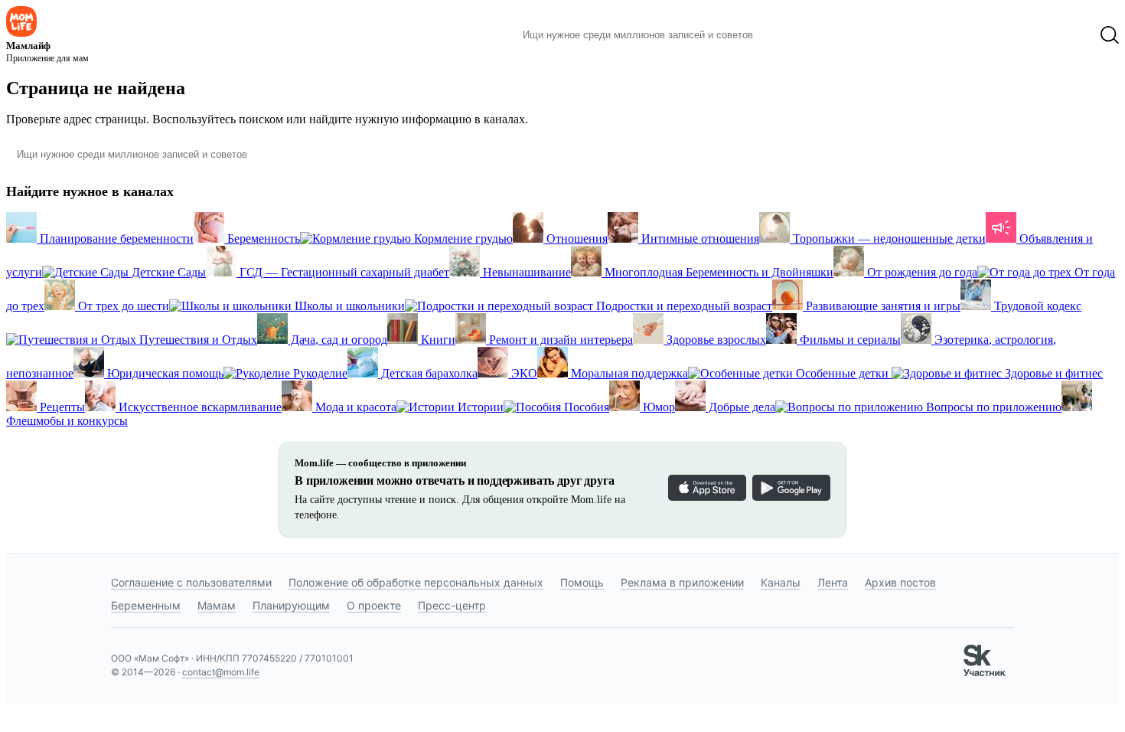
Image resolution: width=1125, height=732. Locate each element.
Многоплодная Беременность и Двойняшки (717, 272)
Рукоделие (318, 373)
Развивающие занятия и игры (881, 305)
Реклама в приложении (682, 582)
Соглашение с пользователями (191, 582)
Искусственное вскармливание (199, 406)
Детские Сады (167, 272)
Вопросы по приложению (992, 406)
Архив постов (900, 582)
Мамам (216, 605)
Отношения (575, 238)
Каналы (781, 582)
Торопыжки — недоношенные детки (888, 238)
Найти (787, 35)
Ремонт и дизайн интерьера (559, 339)
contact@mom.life (220, 672)
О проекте (374, 605)
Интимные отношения (698, 238)
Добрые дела (740, 406)
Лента (832, 582)
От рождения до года (920, 272)
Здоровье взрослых (715, 339)
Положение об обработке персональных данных (416, 582)
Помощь (582, 582)
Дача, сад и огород (337, 339)
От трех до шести (122, 305)
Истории (479, 406)
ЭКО (522, 373)
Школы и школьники (348, 305)
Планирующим (291, 605)
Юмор (657, 406)
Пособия (585, 406)
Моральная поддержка (628, 373)
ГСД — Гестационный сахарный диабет (342, 272)
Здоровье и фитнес (1052, 373)
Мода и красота (354, 406)
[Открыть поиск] (1110, 35)
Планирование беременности (115, 238)
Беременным (146, 605)
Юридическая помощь (163, 373)
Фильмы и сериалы (849, 339)
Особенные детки (842, 373)
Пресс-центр (452, 605)
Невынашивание (525, 272)
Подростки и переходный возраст (682, 305)
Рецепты (61, 406)
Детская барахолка (428, 373)
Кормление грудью (462, 238)
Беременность (262, 238)
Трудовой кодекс (1036, 305)
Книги (436, 339)
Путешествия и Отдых (196, 339)
